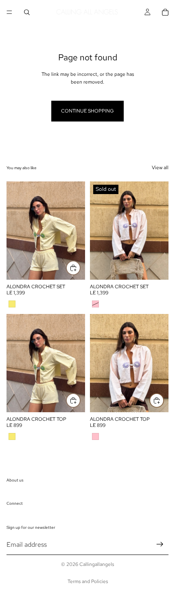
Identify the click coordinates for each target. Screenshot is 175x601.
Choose (80, 268)
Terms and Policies (88, 581)
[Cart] (165, 12)
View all (160, 167)
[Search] (27, 12)
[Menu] (9, 12)
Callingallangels (96, 564)
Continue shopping (87, 111)
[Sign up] (159, 544)
